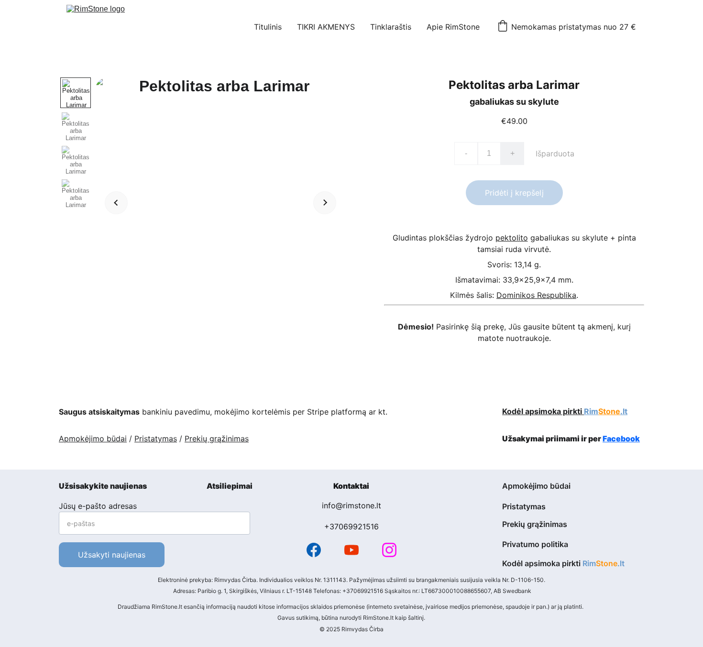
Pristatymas (155, 438)
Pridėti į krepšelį (514, 192)
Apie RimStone (453, 27)
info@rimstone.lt (351, 505)
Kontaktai (351, 486)
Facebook (621, 438)
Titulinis (268, 27)
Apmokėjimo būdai (93, 438)
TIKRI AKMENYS (326, 27)
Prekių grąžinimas (217, 438)
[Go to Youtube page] (351, 550)
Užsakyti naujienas (111, 554)
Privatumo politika (535, 544)
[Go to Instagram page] (389, 550)
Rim (591, 411)
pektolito (511, 237)
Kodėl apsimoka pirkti (543, 411)
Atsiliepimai (230, 486)
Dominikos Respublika (536, 295)
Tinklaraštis (390, 27)
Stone (609, 411)
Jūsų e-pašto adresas (98, 506)
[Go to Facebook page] (314, 550)
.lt (623, 411)
